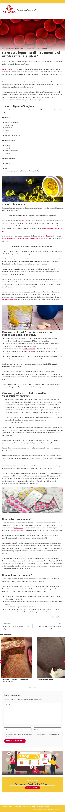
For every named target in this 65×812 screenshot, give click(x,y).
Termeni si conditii (7, 806)
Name (7, 729)
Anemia (4, 69)
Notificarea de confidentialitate (22, 806)
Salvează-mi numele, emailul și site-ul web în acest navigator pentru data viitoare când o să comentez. (32, 735)
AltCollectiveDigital (57, 809)
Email (36, 729)
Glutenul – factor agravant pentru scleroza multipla (15, 626)
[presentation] (16, 657)
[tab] (29, 687)
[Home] (2, 48)
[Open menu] (61, 9)
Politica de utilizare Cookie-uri (40, 806)
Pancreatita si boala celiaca (45, 679)
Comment (8, 704)
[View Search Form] (3, 1)
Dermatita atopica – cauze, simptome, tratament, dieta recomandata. (51, 626)
